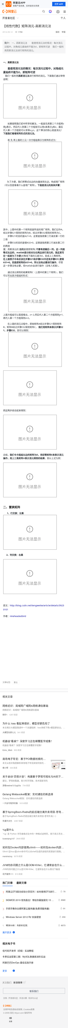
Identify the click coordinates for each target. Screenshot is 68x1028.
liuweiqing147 (9, 838)
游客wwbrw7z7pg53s (12, 785)
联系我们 (34, 991)
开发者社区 (13, 998)
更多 (5, 970)
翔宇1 (5, 714)
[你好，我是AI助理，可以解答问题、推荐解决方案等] (50, 11)
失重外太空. (7, 820)
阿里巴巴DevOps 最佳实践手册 (18, 962)
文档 (5, 998)
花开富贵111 (8, 874)
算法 (16, 682)
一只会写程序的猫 (10, 803)
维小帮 (5, 767)
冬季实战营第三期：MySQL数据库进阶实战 (24, 956)
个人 (63, 18)
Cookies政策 (29, 1009)
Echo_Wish (7, 750)
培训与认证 (33, 998)
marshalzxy (7, 856)
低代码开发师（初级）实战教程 (18, 950)
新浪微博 (17, 982)
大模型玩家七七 (9, 732)
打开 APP (59, 4)
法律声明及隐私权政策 (12, 1009)
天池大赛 (23, 998)
